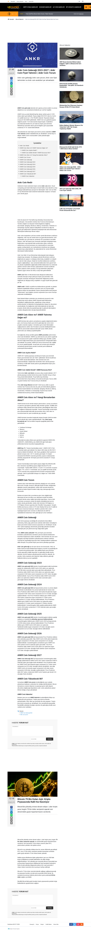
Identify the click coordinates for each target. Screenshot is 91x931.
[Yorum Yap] (11, 94)
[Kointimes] (14, 7)
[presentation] (12, 14)
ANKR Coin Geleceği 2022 (26, 713)
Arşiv (26, 1)
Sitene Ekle (31, 1)
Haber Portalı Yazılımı (15, 928)
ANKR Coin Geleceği (26, 160)
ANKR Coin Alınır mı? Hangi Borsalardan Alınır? (34, 155)
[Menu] (86, 7)
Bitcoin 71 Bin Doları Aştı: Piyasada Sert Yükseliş (38, 14)
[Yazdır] (11, 91)
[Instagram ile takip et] (78, 924)
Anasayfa (32, 924)
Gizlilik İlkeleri (49, 924)
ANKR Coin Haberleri (28, 176)
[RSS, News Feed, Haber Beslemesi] (81, 924)
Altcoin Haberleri (59, 7)
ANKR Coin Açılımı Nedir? (29, 150)
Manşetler (13, 1)
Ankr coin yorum (24, 714)
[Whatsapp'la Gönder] (11, 86)
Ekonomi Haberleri (45, 7)
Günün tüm (78, 14)
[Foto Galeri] (82, 1)
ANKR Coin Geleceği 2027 (27, 171)
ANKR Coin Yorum (25, 157)
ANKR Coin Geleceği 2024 (27, 164)
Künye (37, 924)
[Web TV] (79, 1)
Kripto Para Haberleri (30, 7)
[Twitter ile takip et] (74, 924)
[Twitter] (11, 81)
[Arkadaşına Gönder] (11, 89)
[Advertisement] (45, 31)
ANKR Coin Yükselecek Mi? (28, 174)
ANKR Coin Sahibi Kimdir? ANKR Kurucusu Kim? (36, 153)
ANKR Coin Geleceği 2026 (27, 169)
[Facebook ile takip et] (71, 924)
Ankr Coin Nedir (24, 145)
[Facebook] (11, 78)
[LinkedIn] (11, 83)
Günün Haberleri (20, 1)
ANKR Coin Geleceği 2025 (27, 167)
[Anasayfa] (8, 1)
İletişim (42, 924)
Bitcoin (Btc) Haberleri (73, 7)
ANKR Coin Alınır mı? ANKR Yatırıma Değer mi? (34, 148)
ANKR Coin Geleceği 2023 (27, 162)
